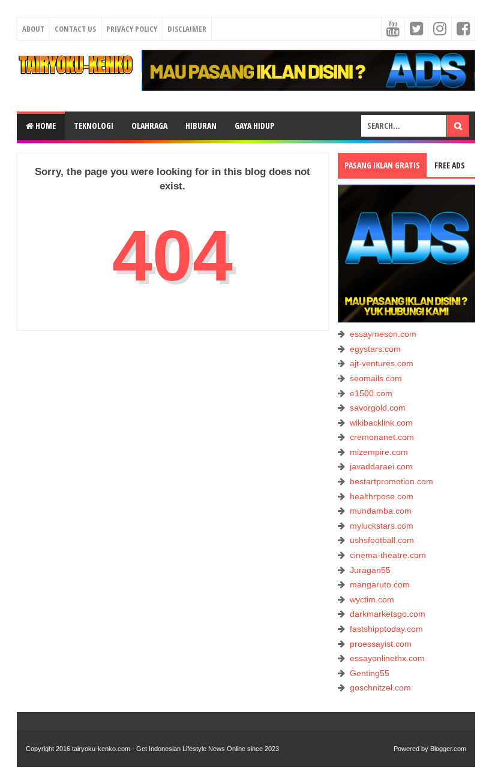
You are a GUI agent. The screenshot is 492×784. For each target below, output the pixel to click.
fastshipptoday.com (386, 629)
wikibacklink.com (381, 422)
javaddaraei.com (381, 466)
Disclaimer (186, 28)
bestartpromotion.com (391, 481)
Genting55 (369, 673)
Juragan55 (370, 570)
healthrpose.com (381, 496)
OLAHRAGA (149, 125)
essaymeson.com (383, 334)
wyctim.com (372, 599)
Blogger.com (448, 748)
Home (45, 125)
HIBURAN (201, 125)
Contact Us (75, 28)
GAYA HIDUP (254, 125)
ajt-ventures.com (381, 363)
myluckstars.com (381, 525)
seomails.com (376, 378)
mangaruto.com (380, 584)
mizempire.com (379, 452)
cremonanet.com (382, 437)
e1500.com (371, 393)
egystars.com (375, 349)
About (33, 28)
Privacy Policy (131, 28)
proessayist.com (381, 644)
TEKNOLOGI (93, 125)
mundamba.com (381, 510)
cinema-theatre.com (388, 555)
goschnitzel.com (380, 687)
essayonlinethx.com (387, 658)
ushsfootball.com (382, 540)
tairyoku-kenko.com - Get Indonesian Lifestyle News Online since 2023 (175, 748)
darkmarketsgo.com (387, 614)
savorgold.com (378, 407)
